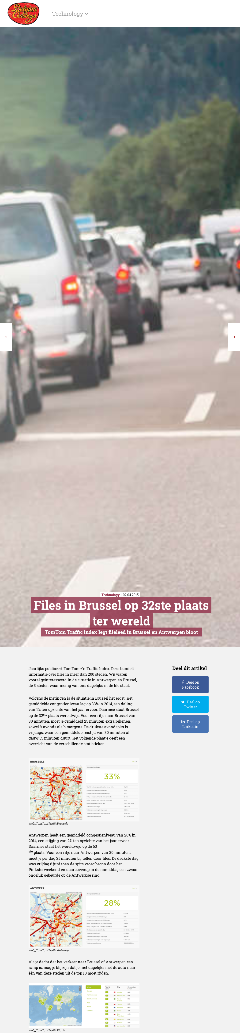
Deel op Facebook (190, 685)
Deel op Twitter (192, 704)
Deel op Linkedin (191, 724)
